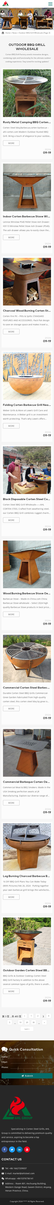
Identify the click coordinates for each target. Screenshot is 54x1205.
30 (34, 1022)
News (14, 33)
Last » (27, 1029)
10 (20, 1022)
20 (27, 1022)
